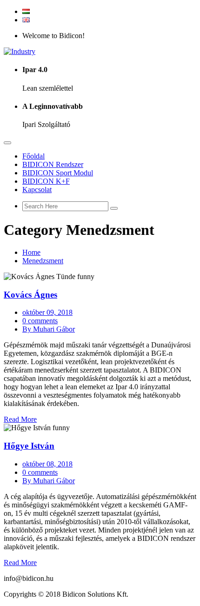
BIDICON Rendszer (52, 164)
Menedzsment (42, 261)
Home (31, 252)
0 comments (40, 321)
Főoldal (33, 156)
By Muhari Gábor (48, 329)
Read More (20, 419)
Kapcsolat (37, 189)
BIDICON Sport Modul (57, 173)
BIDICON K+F (46, 181)
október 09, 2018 (47, 312)
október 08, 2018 (47, 464)
